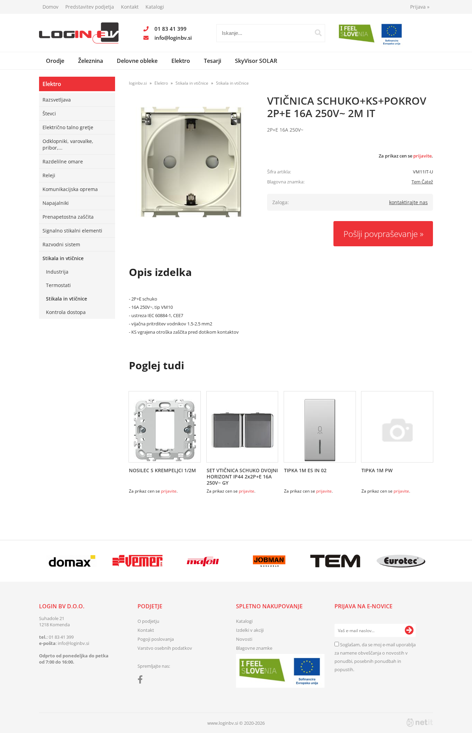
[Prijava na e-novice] (409, 630)
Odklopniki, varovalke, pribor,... (68, 144)
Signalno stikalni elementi (72, 230)
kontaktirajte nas (408, 202)
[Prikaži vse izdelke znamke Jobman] (269, 561)
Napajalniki (56, 203)
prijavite (422, 156)
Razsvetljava (57, 99)
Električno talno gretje (68, 127)
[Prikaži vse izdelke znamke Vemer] (137, 561)
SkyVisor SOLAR (256, 61)
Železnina (90, 61)
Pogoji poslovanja (156, 639)
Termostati (58, 285)
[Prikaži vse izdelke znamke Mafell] (203, 561)
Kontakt (130, 6)
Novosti (244, 639)
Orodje (55, 61)
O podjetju (148, 621)
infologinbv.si (173, 37)
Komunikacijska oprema (70, 189)
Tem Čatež (422, 182)
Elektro (180, 61)
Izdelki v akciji (250, 630)
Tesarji (212, 61)
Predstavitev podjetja (89, 6)
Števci (49, 113)
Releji (49, 175)
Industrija (57, 271)
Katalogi (154, 6)
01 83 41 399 (170, 28)
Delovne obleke (137, 61)
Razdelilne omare (63, 161)
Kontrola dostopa (66, 312)
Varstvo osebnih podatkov (165, 648)
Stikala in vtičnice (63, 258)
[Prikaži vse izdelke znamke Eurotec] (401, 561)
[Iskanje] (318, 32)
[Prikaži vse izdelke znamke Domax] (72, 561)
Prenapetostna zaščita (68, 216)
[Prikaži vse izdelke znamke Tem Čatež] (335, 561)
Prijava (419, 6)
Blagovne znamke (254, 648)
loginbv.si (138, 83)
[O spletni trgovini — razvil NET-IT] (420, 722)
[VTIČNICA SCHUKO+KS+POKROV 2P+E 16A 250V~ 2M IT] (191, 162)
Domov (50, 6)
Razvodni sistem (61, 244)
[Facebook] (142, 681)
